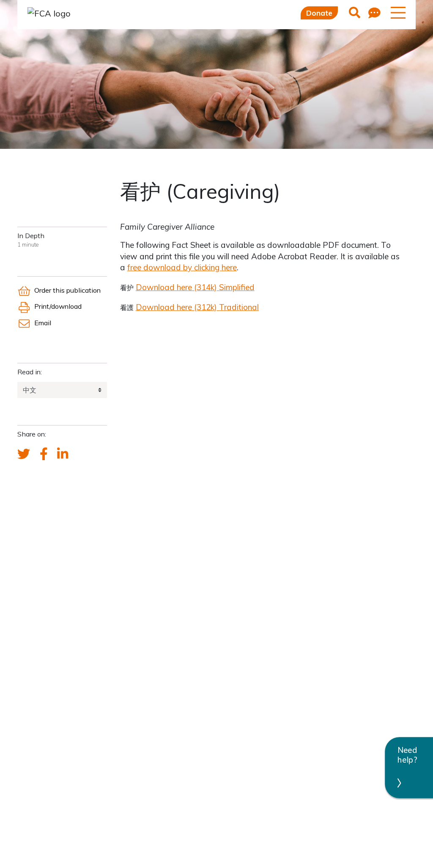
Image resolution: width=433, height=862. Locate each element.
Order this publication (67, 290)
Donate (319, 12)
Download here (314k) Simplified (195, 287)
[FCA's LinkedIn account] (62, 454)
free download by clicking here (182, 267)
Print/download (58, 306)
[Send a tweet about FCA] (23, 454)
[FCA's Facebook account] (44, 454)
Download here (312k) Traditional (197, 307)
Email (42, 322)
